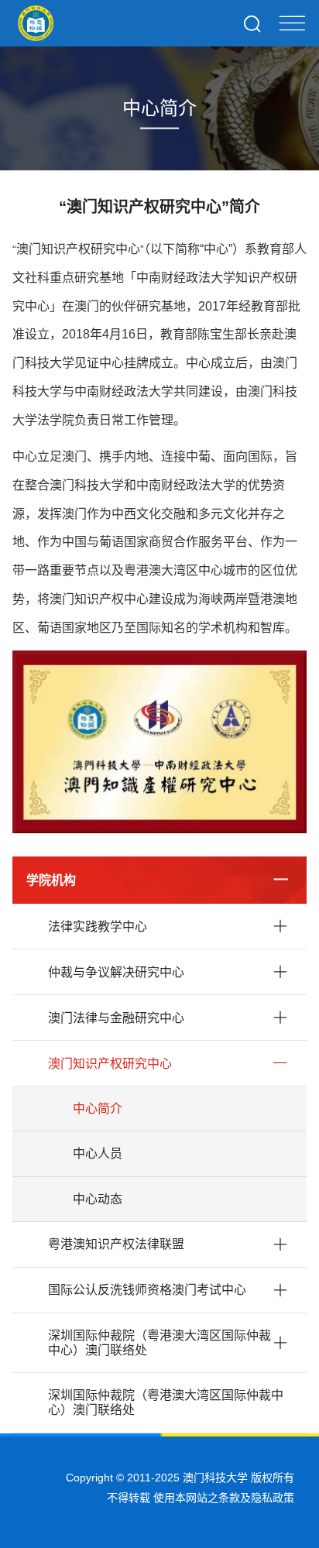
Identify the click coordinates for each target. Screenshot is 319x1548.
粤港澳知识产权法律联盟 (116, 1244)
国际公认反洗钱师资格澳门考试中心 (147, 1289)
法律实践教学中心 (97, 926)
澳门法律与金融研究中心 (116, 1018)
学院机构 (51, 880)
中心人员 (97, 1153)
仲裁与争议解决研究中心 (116, 972)
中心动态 (97, 1199)
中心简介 (97, 1108)
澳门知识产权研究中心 (110, 1063)
